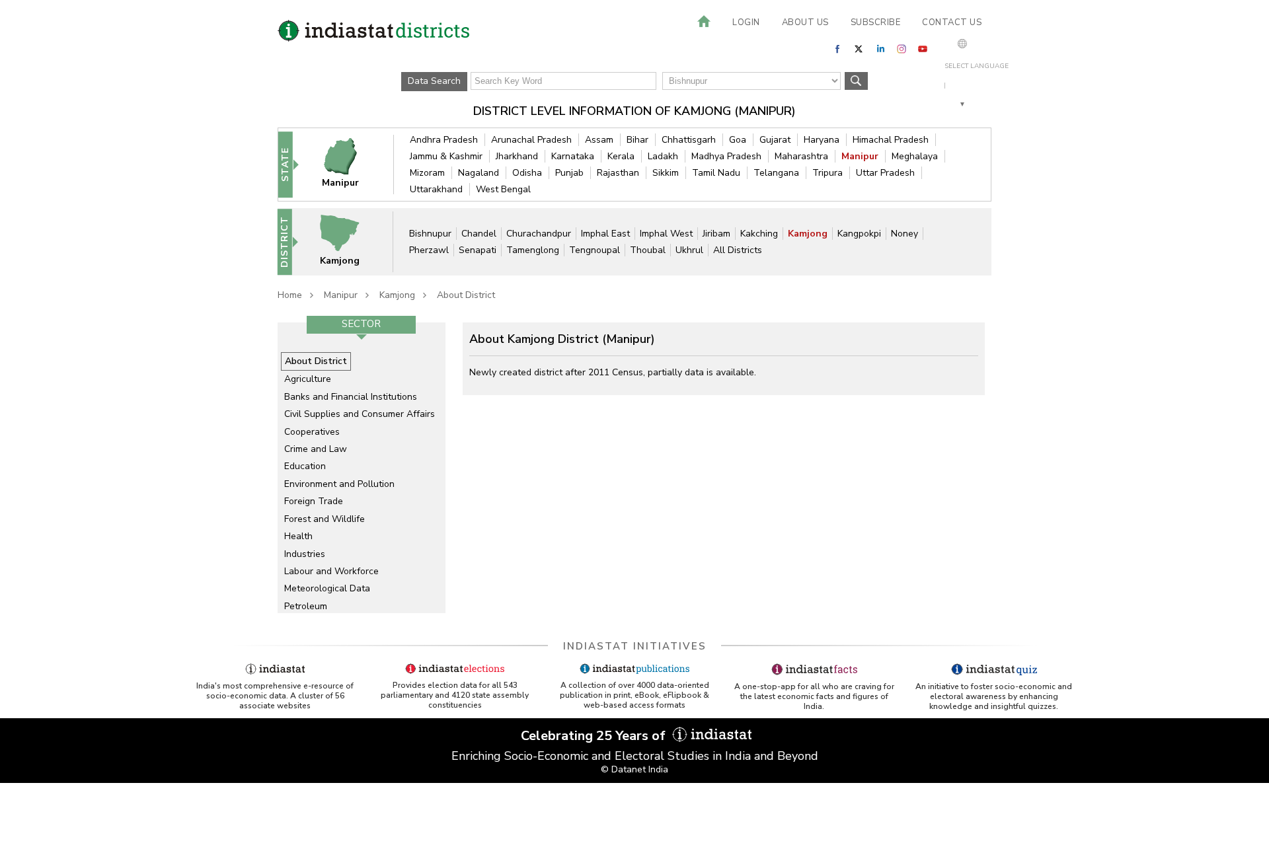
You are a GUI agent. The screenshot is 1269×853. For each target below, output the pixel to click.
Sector (361, 323)
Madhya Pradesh (726, 156)
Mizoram (427, 173)
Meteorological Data (327, 588)
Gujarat (774, 139)
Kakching (759, 233)
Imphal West (666, 233)
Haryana (821, 139)
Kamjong (807, 233)
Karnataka (572, 156)
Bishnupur (430, 233)
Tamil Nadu (716, 173)
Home (290, 295)
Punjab (569, 173)
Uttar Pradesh (885, 173)
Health (298, 536)
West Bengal (503, 189)
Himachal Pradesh (891, 139)
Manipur (859, 156)
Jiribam (716, 233)
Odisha (527, 173)
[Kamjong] (348, 241)
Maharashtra (801, 156)
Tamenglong (532, 250)
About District (466, 295)
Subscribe (876, 22)
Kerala (620, 156)
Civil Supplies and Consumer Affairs (359, 414)
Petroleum (305, 606)
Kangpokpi (859, 233)
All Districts (737, 250)
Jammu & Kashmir (446, 156)
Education (305, 466)
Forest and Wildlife (324, 519)
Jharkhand (517, 156)
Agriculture (307, 379)
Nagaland (478, 173)
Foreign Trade (313, 501)
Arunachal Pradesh (531, 139)
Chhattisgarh (689, 139)
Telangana (776, 173)
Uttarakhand (436, 189)
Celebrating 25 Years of (595, 736)
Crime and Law (315, 449)
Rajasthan (618, 173)
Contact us (951, 22)
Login (746, 22)
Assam (599, 139)
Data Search (434, 81)
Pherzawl (429, 250)
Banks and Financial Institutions (350, 396)
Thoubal (648, 250)
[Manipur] (349, 164)
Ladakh (663, 156)
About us (805, 22)
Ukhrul (689, 250)
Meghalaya (915, 156)
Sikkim (665, 173)
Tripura (827, 173)
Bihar (637, 139)
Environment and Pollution (339, 484)
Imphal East (605, 233)
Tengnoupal (594, 250)
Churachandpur (538, 233)
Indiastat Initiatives (635, 646)
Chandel (478, 233)
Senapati (477, 250)
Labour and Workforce (331, 571)
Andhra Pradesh (444, 139)
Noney (904, 233)
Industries (304, 554)
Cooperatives (312, 432)
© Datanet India (634, 769)
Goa (737, 139)
